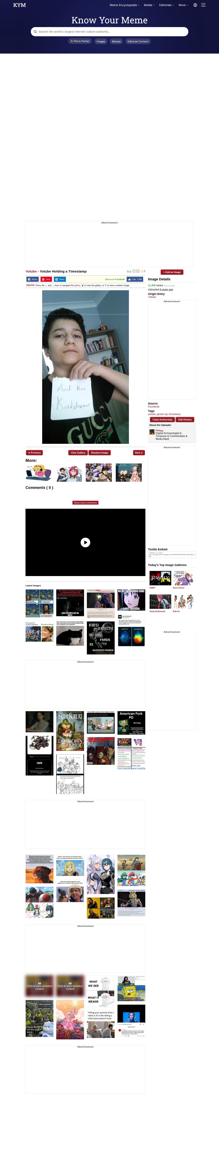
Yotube (31, 271)
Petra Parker (179, 588)
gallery (77, 285)
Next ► (139, 452)
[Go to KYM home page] (19, 6)
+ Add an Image (172, 272)
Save (47, 279)
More (182, 5)
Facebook (153, 406)
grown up (162, 414)
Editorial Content (138, 41)
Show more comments (85, 502)
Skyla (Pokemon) (157, 611)
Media (148, 5)
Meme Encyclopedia (123, 5)
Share (33, 279)
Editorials (165, 5)
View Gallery (78, 452)
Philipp (159, 430)
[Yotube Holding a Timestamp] (85, 367)
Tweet (61, 279)
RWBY (153, 588)
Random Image (99, 452)
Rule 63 (176, 611)
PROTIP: (30, 285)
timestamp (175, 414)
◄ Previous (34, 452)
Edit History (185, 419)
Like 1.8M (136, 279)
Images (101, 41)
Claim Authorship (162, 419)
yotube (152, 414)
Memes (116, 41)
